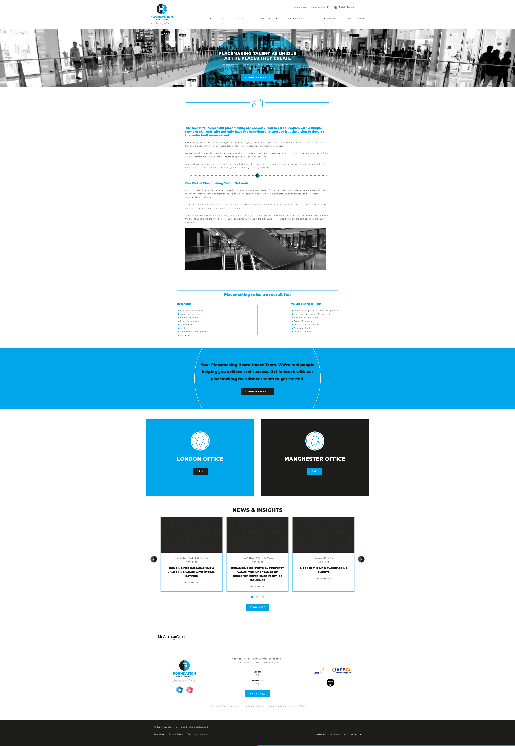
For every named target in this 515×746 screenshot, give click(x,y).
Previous (153, 559)
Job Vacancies (300, 7)
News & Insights (330, 18)
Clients (241, 18)
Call (200, 471)
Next (361, 559)
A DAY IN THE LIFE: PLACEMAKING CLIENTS (323, 570)
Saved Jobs (318, 7)
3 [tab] (263, 596)
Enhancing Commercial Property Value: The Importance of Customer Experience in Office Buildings (257, 574)
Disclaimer (159, 735)
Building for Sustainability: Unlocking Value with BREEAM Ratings (192, 572)
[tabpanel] (191, 554)
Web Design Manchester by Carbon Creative (338, 735)
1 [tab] (252, 597)
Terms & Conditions (197, 735)
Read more (257, 607)
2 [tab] (257, 596)
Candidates (268, 18)
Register (361, 18)
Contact (347, 18)
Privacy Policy (176, 735)
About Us (215, 18)
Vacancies (294, 18)
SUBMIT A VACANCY (257, 78)
